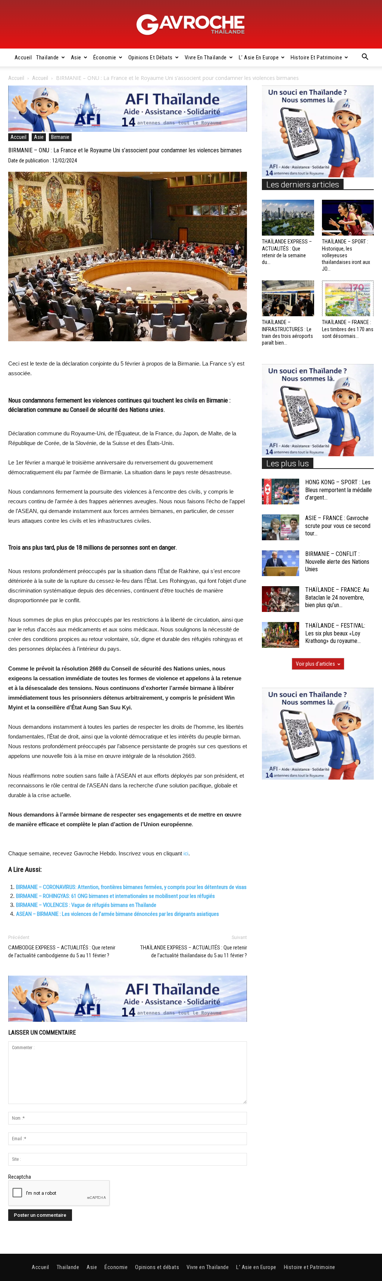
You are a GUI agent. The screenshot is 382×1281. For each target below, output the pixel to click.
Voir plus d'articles (315, 664)
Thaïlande (47, 57)
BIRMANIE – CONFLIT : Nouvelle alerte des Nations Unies (337, 561)
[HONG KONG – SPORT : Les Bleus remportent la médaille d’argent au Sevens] (280, 491)
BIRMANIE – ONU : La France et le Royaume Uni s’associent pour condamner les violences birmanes (125, 150)
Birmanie (60, 137)
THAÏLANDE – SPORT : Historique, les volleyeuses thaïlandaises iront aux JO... (346, 255)
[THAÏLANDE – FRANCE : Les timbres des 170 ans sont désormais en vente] (348, 298)
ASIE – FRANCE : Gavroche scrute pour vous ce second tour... (337, 525)
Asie (76, 57)
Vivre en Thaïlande (206, 57)
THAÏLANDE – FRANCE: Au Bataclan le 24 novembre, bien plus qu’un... (337, 597)
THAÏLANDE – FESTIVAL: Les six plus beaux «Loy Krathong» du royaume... (335, 633)
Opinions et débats (150, 57)
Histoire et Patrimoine (316, 57)
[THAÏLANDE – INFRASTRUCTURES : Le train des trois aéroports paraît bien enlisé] (288, 298)
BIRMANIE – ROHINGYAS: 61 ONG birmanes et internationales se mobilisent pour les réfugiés (115, 896)
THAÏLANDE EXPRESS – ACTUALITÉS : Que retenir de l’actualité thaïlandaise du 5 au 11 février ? (193, 951)
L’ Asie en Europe (259, 57)
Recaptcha (19, 1177)
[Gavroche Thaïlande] (191, 24)
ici (186, 853)
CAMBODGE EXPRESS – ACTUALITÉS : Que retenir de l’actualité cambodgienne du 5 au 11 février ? (61, 951)
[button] (365, 58)
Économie (104, 57)
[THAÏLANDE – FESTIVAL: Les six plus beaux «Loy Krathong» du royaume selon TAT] (280, 635)
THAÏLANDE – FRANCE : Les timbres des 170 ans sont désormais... (347, 329)
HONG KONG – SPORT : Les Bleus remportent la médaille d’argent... (338, 490)
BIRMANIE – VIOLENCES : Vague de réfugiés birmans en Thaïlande (86, 905)
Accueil (23, 57)
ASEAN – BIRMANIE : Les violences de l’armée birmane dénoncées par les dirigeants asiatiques (117, 914)
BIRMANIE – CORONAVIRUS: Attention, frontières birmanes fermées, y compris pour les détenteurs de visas (131, 887)
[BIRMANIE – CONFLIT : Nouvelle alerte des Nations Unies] (280, 563)
